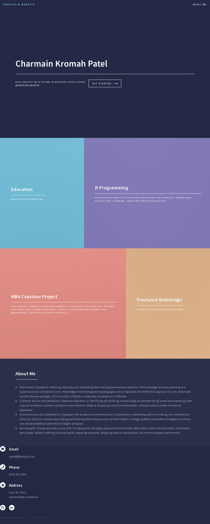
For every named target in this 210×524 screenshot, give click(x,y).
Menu (197, 4)
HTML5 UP (42, 517)
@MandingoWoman (27, 85)
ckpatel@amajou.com (22, 456)
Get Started (101, 83)
